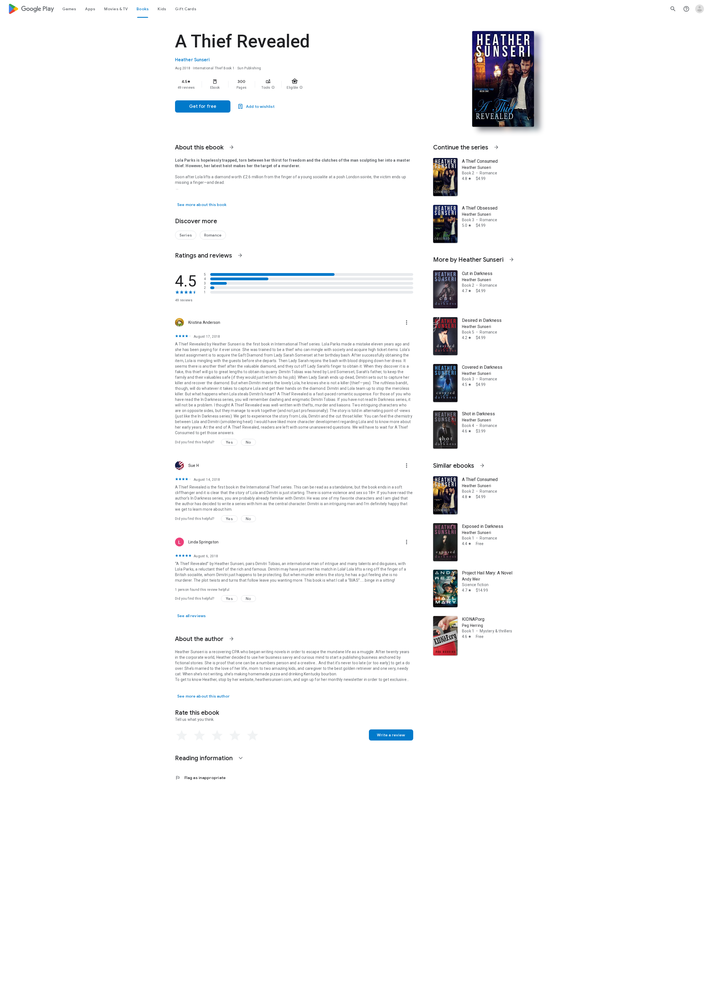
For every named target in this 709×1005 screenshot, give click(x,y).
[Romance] (213, 235)
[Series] (185, 235)
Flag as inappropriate (200, 777)
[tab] (69, 9)
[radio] (181, 735)
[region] (286, 84)
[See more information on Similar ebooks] (482, 465)
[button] (273, 88)
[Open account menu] (699, 9)
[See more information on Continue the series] (496, 147)
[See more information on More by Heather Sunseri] (511, 259)
